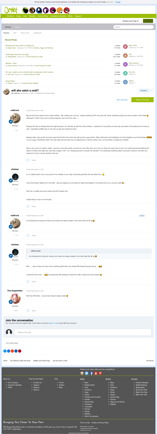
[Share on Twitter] (5, 351)
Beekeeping (140, 387)
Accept (118, 2)
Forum (61, 382)
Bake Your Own (141, 394)
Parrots (87, 409)
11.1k (16, 189)
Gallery (61, 385)
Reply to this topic (142, 100)
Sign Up (148, 21)
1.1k (16, 130)
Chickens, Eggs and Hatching (43, 48)
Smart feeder (10, 81)
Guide (82, 379)
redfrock (15, 110)
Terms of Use (85, 422)
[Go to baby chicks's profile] (125, 46)
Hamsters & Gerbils (58, 16)
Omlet (12, 10)
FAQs (10, 387)
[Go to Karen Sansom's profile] (125, 64)
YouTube (96, 373)
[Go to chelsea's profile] (15, 177)
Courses (134, 379)
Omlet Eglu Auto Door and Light (17, 54)
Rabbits (46, 10)
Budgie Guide (90, 385)
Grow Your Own (141, 390)
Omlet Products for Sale (35, 57)
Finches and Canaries (93, 397)
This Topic (142, 27)
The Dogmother (15, 290)
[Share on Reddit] (12, 351)
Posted (35, 110)
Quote (34, 160)
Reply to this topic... (25, 332)
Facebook (91, 373)
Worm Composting (91, 416)
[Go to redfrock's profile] (6, 92)
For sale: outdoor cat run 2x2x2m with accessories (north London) (29, 72)
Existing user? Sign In (131, 21)
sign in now (54, 323)
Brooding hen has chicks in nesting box (20, 45)
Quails (87, 411)
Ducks (87, 394)
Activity (17, 27)
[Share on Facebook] (8, 351)
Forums (6, 33)
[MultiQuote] (28, 160)
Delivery (36, 387)
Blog (60, 387)
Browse (8, 27)
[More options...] (149, 110)
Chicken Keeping (142, 382)
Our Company (13, 382)
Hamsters (88, 404)
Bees (86, 382)
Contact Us (38, 382)
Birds (66, 10)
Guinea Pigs (53, 10)
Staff (14, 33)
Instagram (82, 373)
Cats (39, 10)
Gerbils (87, 399)
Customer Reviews (15, 385)
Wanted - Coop (11, 63)
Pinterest (100, 373)
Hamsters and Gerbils (60, 10)
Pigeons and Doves (117, 402)
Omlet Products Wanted (30, 83)
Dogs (32, 10)
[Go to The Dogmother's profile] (15, 298)
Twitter (86, 373)
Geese (112, 394)
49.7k (16, 310)
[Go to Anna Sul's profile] (125, 73)
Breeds (108, 379)
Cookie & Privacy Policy (100, 422)
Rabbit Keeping (141, 385)
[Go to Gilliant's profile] (125, 82)
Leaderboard (37, 33)
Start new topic (122, 100)
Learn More (16, 429)
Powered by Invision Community (79, 433)
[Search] (151, 27)
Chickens (25, 10)
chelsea (15, 169)
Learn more (110, 2)
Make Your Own (141, 392)
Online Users (25, 33)
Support (78, 16)
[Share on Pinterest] (19, 351)
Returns (36, 390)
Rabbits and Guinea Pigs (45, 93)
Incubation (88, 406)
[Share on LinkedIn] (16, 351)
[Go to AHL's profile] (125, 55)
